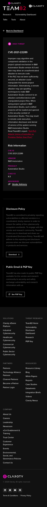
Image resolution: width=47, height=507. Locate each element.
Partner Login (9, 387)
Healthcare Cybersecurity (9, 339)
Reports (29, 380)
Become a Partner (11, 383)
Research (7, 14)
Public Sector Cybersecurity (9, 353)
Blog (28, 372)
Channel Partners (10, 379)
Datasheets (30, 388)
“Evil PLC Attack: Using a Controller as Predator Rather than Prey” (22, 134)
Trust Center (8, 437)
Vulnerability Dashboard (25, 14)
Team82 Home (32, 323)
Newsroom (7, 426)
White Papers (31, 376)
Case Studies (31, 384)
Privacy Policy (26, 495)
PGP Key (29, 341)
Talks (5, 19)
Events (6, 448)
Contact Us (8, 462)
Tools (13, 19)
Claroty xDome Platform (9, 325)
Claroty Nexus (32, 400)
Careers (6, 418)
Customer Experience (8, 443)
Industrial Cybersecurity (9, 332)
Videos (29, 396)
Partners (6, 368)
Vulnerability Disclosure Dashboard (31, 330)
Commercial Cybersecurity (9, 346)
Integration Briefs (33, 392)
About (22, 19)
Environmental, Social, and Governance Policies (12, 455)
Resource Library (33, 368)
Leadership (8, 422)
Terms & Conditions (10, 495)
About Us (7, 414)
